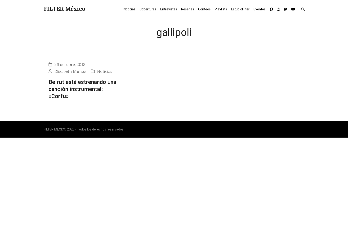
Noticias (104, 71)
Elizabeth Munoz (70, 71)
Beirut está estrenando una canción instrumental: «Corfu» (82, 89)
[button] (304, 9)
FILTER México (64, 9)
